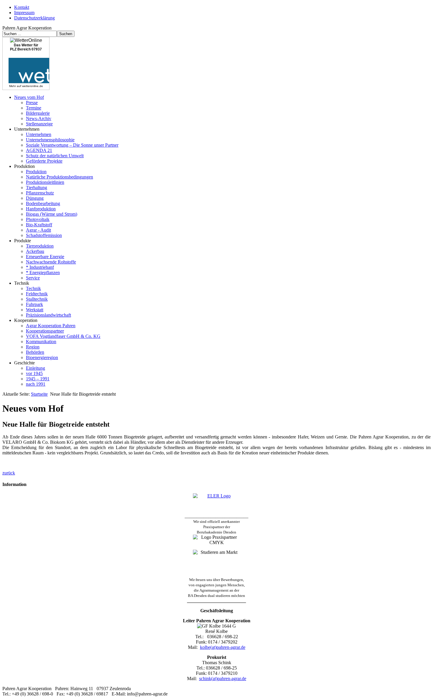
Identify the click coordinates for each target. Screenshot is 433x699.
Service (33, 277)
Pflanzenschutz (40, 192)
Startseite (39, 394)
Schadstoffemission (44, 235)
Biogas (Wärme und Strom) (51, 214)
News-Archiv (38, 118)
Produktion (36, 171)
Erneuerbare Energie (45, 256)
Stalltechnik (37, 299)
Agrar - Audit (38, 230)
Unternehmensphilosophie (50, 139)
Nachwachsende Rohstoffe (51, 261)
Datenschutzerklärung (34, 17)
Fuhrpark (34, 304)
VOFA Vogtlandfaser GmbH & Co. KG (63, 336)
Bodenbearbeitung (43, 203)
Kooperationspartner (45, 330)
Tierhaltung (36, 187)
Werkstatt (34, 309)
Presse (32, 102)
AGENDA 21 (39, 150)
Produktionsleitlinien (45, 182)
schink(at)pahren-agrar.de (222, 678)
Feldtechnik (37, 293)
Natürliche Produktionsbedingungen (59, 176)
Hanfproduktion (41, 208)
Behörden (35, 352)
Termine (33, 107)
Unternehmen (38, 134)
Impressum (24, 12)
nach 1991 (35, 384)
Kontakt (21, 7)
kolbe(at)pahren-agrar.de (222, 647)
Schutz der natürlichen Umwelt (55, 155)
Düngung (35, 198)
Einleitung (35, 368)
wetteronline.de (32, 86)
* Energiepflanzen (43, 272)
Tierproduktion (40, 245)
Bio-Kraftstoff (39, 224)
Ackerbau (35, 251)
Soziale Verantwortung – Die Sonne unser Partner (72, 145)
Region (32, 346)
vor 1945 (34, 373)
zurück (8, 472)
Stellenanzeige (39, 123)
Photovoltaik (37, 219)
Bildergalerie (38, 113)
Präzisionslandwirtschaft (48, 314)
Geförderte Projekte (44, 160)
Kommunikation (41, 341)
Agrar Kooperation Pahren (50, 325)
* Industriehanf (40, 267)
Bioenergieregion (42, 357)
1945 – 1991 (37, 378)
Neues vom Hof (29, 97)
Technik (33, 288)
